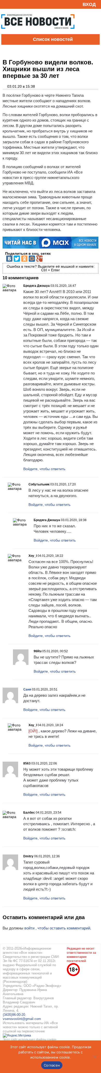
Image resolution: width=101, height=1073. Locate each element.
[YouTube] (14, 4)
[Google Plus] (39, 259)
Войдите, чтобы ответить (44, 469)
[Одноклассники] (24, 259)
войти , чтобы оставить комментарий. (57, 928)
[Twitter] (17, 259)
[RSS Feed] (6, 4)
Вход (89, 4)
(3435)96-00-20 (14, 1015)
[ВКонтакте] (9, 259)
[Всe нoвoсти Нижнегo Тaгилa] (38, 33)
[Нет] (94, 1056)
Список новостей (53, 39)
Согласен (52, 1065)
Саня (27, 689)
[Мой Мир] (32, 259)
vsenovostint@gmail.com (22, 1019)
